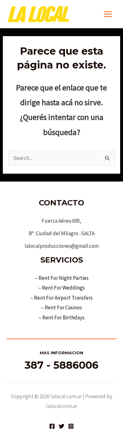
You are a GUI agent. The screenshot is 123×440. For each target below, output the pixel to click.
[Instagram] (71, 426)
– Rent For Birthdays (61, 317)
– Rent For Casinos (61, 307)
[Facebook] (52, 426)
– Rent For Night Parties (62, 277)
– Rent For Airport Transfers (61, 297)
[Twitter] (61, 426)
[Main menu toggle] (108, 14)
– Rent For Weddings (61, 287)
